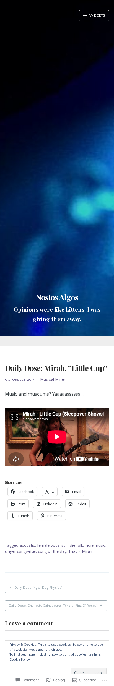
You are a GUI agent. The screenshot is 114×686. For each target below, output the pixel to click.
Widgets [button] (97, 15)
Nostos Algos (57, 297)
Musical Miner (52, 379)
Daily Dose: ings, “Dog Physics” (38, 588)
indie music (95, 545)
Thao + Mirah (80, 551)
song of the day (52, 551)
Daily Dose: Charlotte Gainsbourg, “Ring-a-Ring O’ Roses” (53, 605)
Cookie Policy (19, 659)
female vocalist (51, 545)
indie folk (75, 545)
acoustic (27, 545)
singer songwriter (20, 551)
